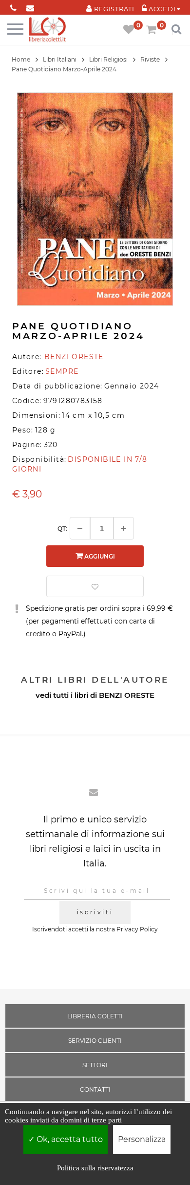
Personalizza (142, 1139)
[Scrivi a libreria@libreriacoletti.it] (30, 6)
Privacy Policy (137, 929)
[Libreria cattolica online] (47, 30)
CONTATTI (95, 1089)
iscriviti (95, 912)
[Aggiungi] (123, 528)
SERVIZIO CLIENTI (95, 1040)
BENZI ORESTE (126, 695)
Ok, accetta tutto (69, 1139)
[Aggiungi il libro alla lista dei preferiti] (95, 586)
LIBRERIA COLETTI (95, 1016)
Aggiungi (99, 556)
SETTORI (95, 1065)
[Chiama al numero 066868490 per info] (13, 6)
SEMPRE (61, 371)
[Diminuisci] (80, 528)
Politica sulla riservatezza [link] (95, 1168)
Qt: (62, 528)
